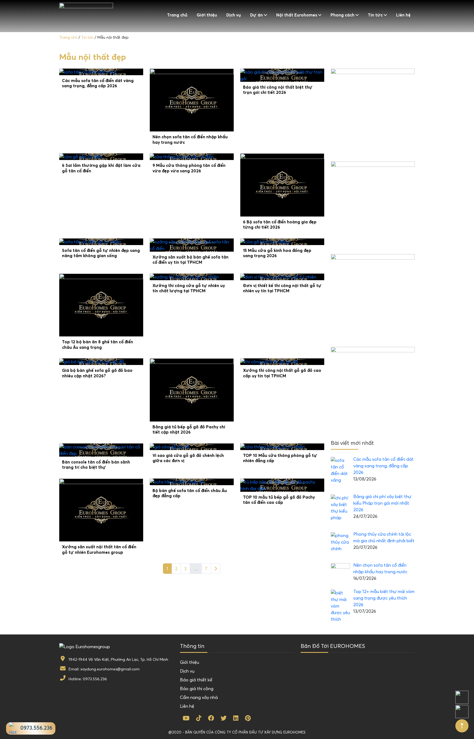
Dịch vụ (233, 15)
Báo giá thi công (196, 688)
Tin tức (375, 15)
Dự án (256, 15)
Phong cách (342, 15)
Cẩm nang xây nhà (199, 697)
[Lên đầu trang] (462, 725)
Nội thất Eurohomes (296, 15)
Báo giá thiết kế (196, 679)
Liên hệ (403, 15)
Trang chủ (177, 15)
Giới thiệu (207, 15)
